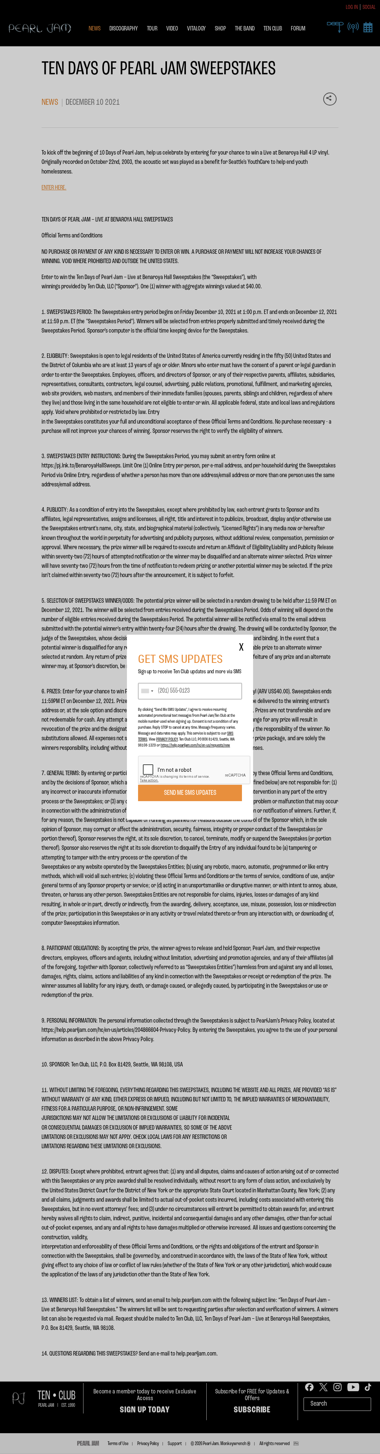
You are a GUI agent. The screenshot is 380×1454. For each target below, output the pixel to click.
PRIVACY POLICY (167, 739)
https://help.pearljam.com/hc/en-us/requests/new (195, 745)
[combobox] (146, 691)
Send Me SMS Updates (190, 793)
